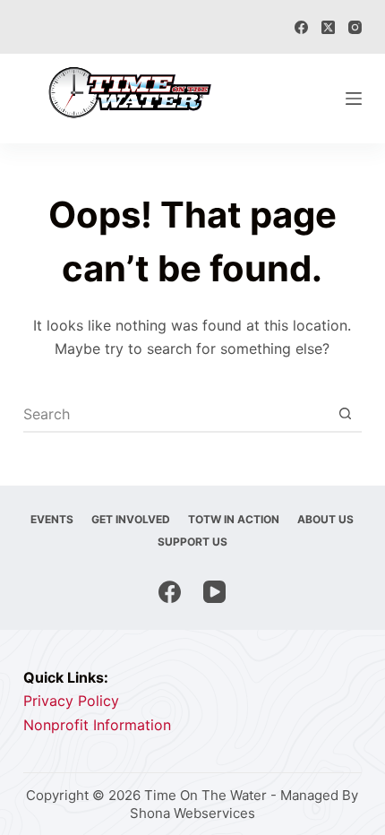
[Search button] (345, 414)
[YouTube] (214, 592)
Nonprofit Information (97, 725)
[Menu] (354, 98)
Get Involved (130, 519)
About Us (325, 519)
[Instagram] (355, 27)
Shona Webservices (192, 813)
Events (51, 519)
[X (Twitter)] (328, 27)
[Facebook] (301, 27)
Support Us (192, 541)
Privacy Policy (71, 701)
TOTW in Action (233, 519)
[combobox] (175, 414)
